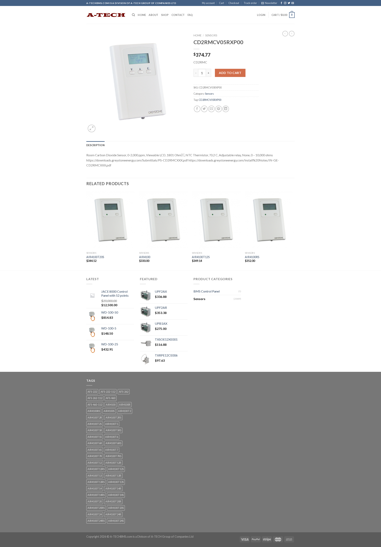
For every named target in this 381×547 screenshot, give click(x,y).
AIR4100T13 (95, 475)
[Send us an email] (293, 3)
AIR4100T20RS (96, 507)
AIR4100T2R (95, 417)
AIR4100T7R (95, 456)
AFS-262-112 (95, 398)
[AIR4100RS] (269, 220)
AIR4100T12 (95, 462)
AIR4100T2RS (113, 417)
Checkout (233, 3)
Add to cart (230, 73)
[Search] (133, 15)
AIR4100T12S (201, 257)
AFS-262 (123, 391)
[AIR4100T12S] (216, 220)
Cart (221, 3)
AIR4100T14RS (96, 494)
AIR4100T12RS (96, 469)
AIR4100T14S (116, 494)
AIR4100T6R (95, 443)
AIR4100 (144, 257)
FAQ (190, 15)
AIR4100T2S (95, 424)
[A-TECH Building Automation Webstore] (106, 15)
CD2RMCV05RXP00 (210, 99)
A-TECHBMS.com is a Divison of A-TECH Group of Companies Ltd (151, 536)
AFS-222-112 (108, 391)
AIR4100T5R (95, 430)
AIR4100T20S (95, 257)
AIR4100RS (252, 257)
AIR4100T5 (111, 424)
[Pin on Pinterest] (218, 109)
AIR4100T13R (113, 475)
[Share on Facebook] (197, 109)
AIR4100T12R (113, 462)
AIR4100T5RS (113, 430)
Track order (250, 3)
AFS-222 (92, 391)
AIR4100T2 (124, 411)
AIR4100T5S (95, 436)
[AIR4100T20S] (110, 220)
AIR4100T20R (113, 501)
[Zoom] (91, 128)
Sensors (211, 35)
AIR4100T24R (113, 514)
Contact (178, 15)
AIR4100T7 (111, 449)
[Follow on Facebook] (281, 3)
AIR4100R (124, 404)
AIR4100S (109, 411)
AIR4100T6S (95, 449)
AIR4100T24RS (96, 520)
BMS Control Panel (206, 291)
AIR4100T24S (116, 520)
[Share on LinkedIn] (225, 109)
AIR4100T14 (95, 488)
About (153, 15)
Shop (165, 15)
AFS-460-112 (95, 404)
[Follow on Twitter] (289, 3)
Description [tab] (95, 145)
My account (208, 3)
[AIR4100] (163, 220)
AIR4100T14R (113, 488)
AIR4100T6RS (113, 443)
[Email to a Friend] (211, 109)
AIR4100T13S (116, 482)
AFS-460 (110, 398)
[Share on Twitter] (204, 109)
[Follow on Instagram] (285, 3)
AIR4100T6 (111, 436)
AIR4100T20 (95, 501)
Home (142, 15)
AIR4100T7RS (113, 456)
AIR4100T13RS (96, 482)
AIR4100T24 (95, 514)
